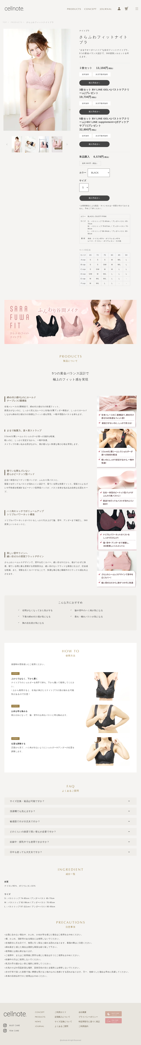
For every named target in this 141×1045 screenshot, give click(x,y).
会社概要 (82, 1012)
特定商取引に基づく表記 (89, 1021)
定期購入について (62, 1017)
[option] (36, 80)
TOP (5, 22)
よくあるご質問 (61, 1026)
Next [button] (67, 144)
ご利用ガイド (60, 1012)
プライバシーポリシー (88, 1017)
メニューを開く (137, 9)
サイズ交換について (63, 1021)
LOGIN (119, 9)
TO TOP (132, 1032)
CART (126, 9)
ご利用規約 (83, 1026)
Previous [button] (6, 144)
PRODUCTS (16, 22)
